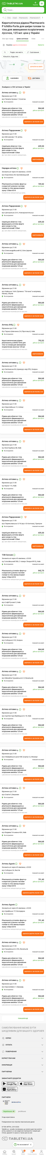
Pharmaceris (23, 18)
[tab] (22, 39)
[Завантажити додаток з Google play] (10, 1083)
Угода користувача (8, 1117)
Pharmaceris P (35, 18)
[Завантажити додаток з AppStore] (27, 1083)
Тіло (8, 18)
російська (22, 1111)
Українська (7, 1111)
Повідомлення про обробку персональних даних (18, 1122)
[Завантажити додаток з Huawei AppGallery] (10, 1089)
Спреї (15, 18)
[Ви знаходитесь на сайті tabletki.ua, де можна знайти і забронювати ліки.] (12, 3)
